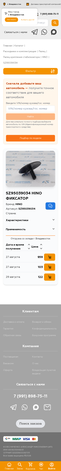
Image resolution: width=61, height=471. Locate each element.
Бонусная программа (44, 335)
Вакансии (8, 363)
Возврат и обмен (41, 322)
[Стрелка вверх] (29, 245)
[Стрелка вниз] (29, 249)
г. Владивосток (14, 4)
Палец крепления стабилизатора (21, 57)
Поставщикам (10, 357)
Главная (7, 46)
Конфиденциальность (44, 329)
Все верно (11, 19)
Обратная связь (12, 335)
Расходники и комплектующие (19, 51)
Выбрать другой (27, 20)
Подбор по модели (30, 138)
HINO (45, 57)
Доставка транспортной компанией (46, 4)
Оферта (7, 370)
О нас (35, 363)
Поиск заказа (30, 423)
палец (42, 51)
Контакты (37, 357)
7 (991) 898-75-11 (49, 14)
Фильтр (30, 71)
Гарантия (8, 329)
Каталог (18, 46)
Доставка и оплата (13, 322)
